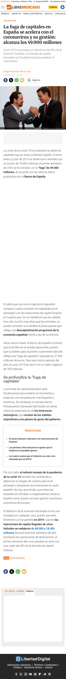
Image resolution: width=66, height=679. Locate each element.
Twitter (21, 674)
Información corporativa (19, 664)
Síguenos (36, 80)
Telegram (45, 674)
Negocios (48, 14)
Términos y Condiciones (45, 664)
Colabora (53, 7)
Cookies (17, 667)
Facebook (16, 674)
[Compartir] (5, 80)
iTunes (49, 674)
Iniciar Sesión (62, 7)
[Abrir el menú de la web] (3, 7)
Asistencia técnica (33, 667)
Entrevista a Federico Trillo (22, 1)
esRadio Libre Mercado (32, 14)
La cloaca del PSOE (40, 1)
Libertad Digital (33, 658)
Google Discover (35, 674)
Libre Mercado (9, 21)
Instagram (25, 674)
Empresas (5, 14)
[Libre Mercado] (23, 7)
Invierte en (16, 14)
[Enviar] (16, 80)
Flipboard (40, 674)
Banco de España (17, 558)
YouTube (30, 674)
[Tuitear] (11, 80)
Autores (49, 667)
